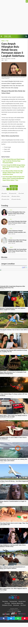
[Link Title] (1, 36)
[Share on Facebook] (3, 618)
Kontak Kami (22, 601)
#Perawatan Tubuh (5, 196)
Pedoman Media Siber (17, 603)
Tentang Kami (13, 601)
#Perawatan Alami (5, 199)
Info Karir (23, 605)
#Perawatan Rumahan (16, 199)
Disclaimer (16, 605)
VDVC (19, 611)
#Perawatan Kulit (12, 193)
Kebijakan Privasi (7, 605)
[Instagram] (15, 597)
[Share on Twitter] (11, 618)
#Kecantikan (4, 193)
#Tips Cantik (21, 193)
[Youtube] (18, 597)
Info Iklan (7, 603)
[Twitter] (13, 597)
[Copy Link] (24, 618)
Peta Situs (5, 601)
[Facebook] (10, 597)
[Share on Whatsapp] (18, 618)
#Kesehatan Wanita (15, 196)
